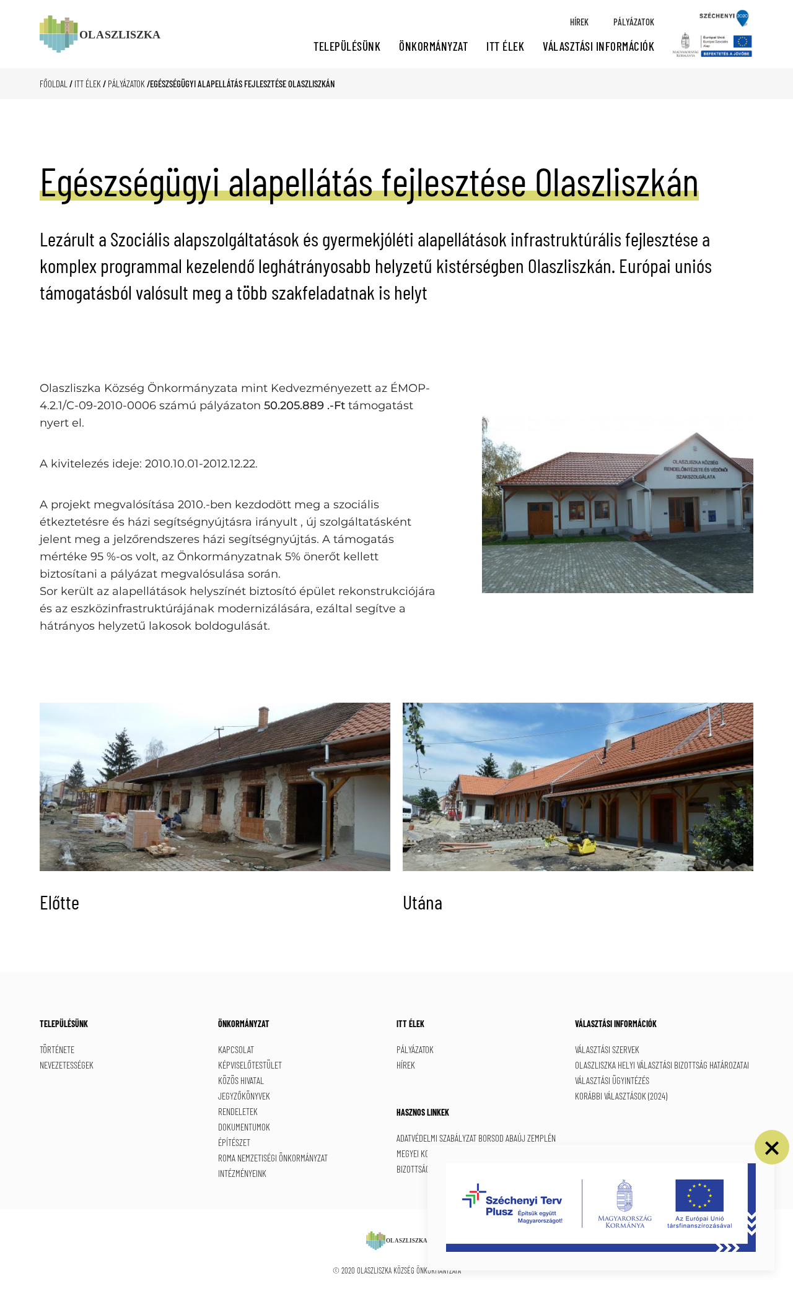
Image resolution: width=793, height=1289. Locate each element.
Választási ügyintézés (612, 1080)
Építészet (234, 1142)
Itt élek (505, 46)
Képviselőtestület (250, 1064)
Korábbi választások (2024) (621, 1095)
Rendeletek (238, 1111)
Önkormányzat (433, 46)
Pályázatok (633, 21)
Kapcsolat (236, 1049)
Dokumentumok (244, 1126)
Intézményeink (242, 1173)
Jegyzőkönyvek (244, 1095)
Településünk (346, 46)
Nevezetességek (67, 1064)
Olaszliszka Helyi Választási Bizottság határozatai (662, 1064)
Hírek (579, 21)
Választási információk (598, 46)
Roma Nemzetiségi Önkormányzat (273, 1157)
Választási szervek (607, 1049)
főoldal (54, 83)
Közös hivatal (241, 1080)
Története (57, 1049)
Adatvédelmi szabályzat (436, 1138)
